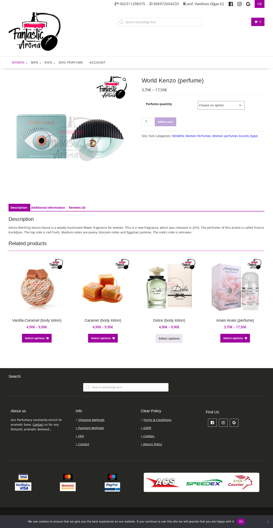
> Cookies (148, 436)
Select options (35, 338)
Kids (48, 62)
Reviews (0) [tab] (77, 207)
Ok (241, 521)
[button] (124, 80)
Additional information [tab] (48, 207)
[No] (268, 521)
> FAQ (80, 436)
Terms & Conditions (157, 420)
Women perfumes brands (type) (235, 136)
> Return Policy (151, 444)
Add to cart (165, 122)
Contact (38, 424)
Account (98, 62)
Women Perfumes (198, 136)
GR (259, 4)
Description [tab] (18, 207)
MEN (34, 62)
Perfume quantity (159, 104)
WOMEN (18, 62)
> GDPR (146, 428)
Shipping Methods (91, 420)
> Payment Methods (90, 428)
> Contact (82, 444)
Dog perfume (71, 62)
